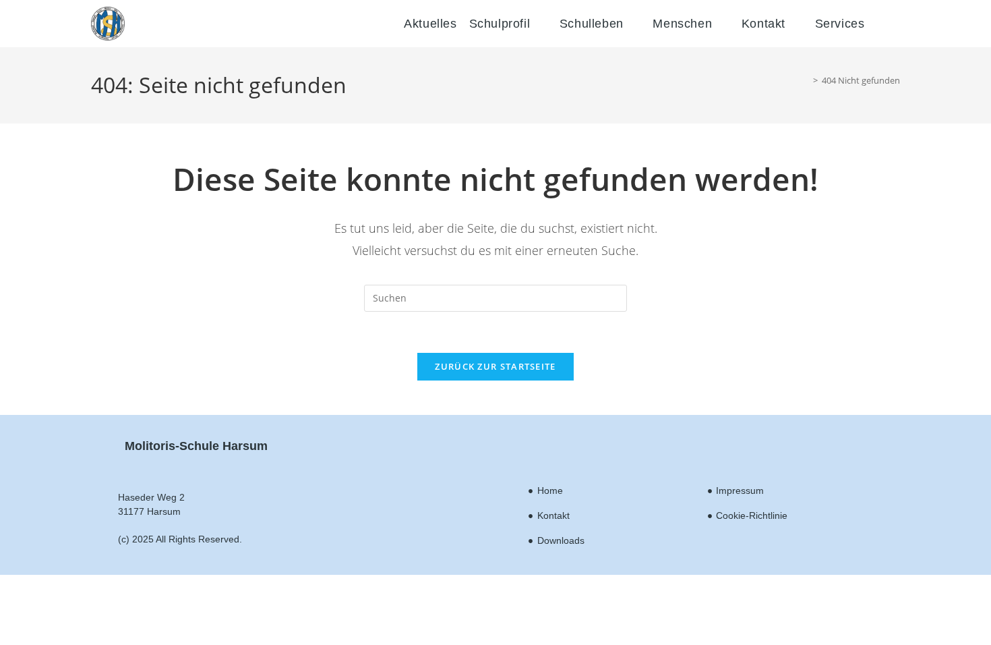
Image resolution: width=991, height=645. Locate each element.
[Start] (805, 80)
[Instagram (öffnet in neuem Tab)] (899, 27)
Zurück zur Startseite (495, 366)
